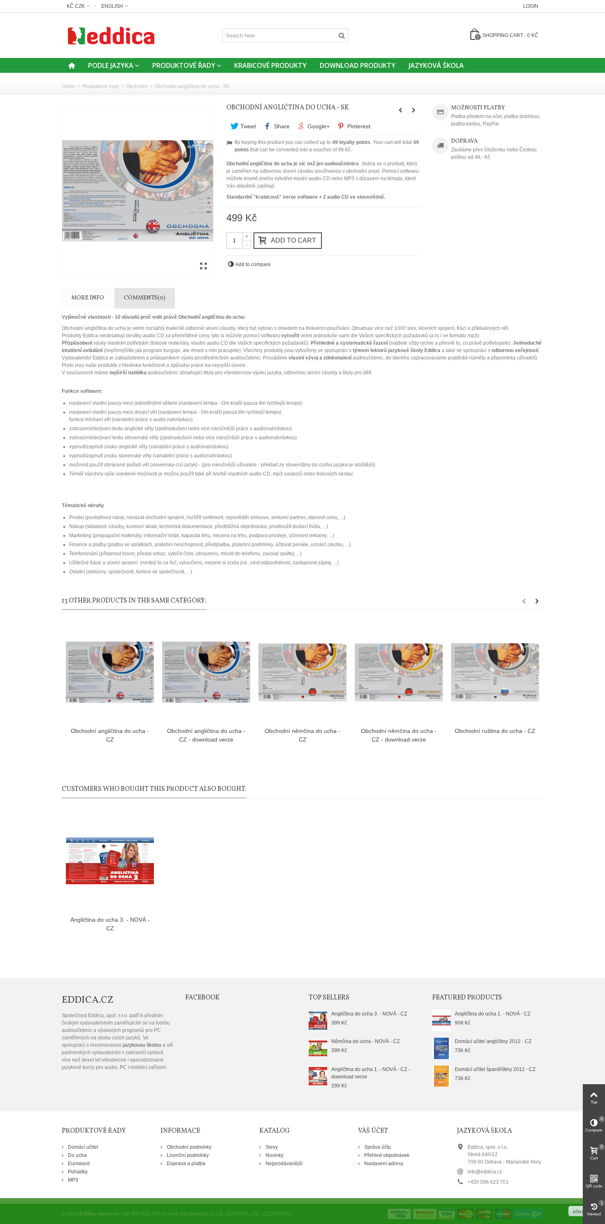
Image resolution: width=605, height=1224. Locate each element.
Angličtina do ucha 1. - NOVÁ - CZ (493, 1014)
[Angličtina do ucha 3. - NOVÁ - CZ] (110, 861)
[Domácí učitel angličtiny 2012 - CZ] (441, 1048)
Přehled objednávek (386, 1155)
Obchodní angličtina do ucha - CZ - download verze (206, 735)
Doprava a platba (185, 1163)
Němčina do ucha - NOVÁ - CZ (365, 1041)
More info (87, 298)
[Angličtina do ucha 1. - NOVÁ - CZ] (441, 1020)
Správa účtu (377, 1147)
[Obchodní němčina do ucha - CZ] (302, 672)
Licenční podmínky (187, 1155)
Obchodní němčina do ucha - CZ (302, 735)
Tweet (247, 126)
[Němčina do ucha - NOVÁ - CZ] (318, 1048)
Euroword (78, 1163)
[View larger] (203, 266)
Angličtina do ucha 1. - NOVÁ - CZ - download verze (370, 1073)
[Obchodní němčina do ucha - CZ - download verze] (399, 672)
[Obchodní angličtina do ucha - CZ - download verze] (206, 672)
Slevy (271, 1147)
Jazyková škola (436, 65)
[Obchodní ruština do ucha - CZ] (495, 672)
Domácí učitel (82, 1147)
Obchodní (137, 86)
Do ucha (77, 1155)
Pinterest (358, 126)
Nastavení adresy (383, 1163)
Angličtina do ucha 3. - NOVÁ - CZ (110, 924)
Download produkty (358, 65)
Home (68, 86)
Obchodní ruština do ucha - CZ (495, 731)
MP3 (72, 1180)
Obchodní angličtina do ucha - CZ (110, 735)
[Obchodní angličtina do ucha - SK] (138, 190)
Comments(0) (144, 298)
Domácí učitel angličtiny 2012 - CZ (493, 1041)
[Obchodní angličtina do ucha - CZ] (110, 672)
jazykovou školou (142, 1045)
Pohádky (77, 1172)
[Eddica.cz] (111, 35)
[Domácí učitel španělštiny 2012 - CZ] (441, 1075)
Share (281, 126)
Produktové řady (183, 65)
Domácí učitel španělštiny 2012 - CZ (495, 1069)
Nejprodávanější (283, 1163)
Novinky (274, 1155)
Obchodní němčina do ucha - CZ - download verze (399, 735)
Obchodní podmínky (188, 1147)
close (580, 1211)
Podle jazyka (110, 65)
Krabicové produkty (270, 65)
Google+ (318, 126)
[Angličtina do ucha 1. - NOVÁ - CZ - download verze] (318, 1075)
